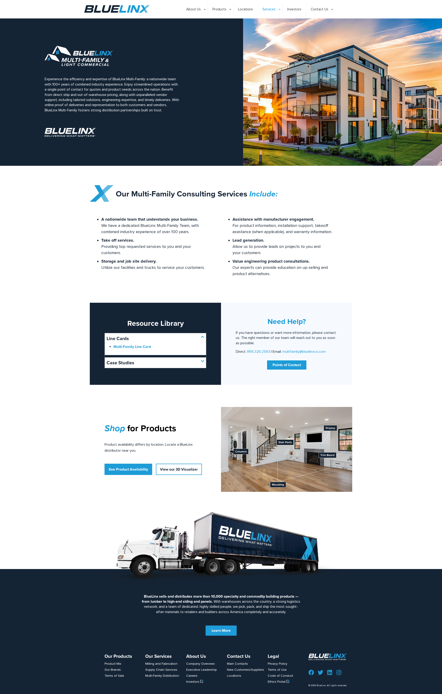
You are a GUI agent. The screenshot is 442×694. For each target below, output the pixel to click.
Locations (234, 676)
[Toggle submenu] (195, 20)
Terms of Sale (114, 676)
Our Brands (113, 670)
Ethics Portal (277, 682)
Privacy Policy (277, 664)
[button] (155, 338)
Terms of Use (277, 670)
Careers (192, 676)
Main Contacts (237, 664)
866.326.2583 (258, 351)
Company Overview (200, 664)
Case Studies (120, 362)
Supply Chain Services (161, 670)
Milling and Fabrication (161, 664)
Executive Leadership (201, 670)
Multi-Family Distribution (162, 676)
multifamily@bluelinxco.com (304, 351)
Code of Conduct (280, 676)
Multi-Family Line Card (132, 346)
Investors (193, 682)
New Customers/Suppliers (245, 670)
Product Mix (113, 664)
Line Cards (118, 338)
